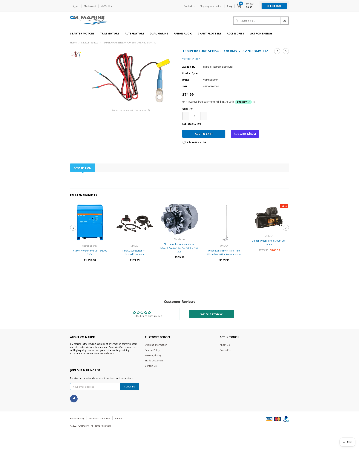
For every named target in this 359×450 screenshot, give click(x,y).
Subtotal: (187, 123)
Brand (185, 79)
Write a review (211, 314)
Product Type (190, 73)
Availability (188, 66)
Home (73, 42)
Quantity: (187, 108)
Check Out (274, 6)
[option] (131, 77)
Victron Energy (191, 58)
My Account (90, 6)
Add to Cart (204, 134)
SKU (184, 86)
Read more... (109, 353)
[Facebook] (74, 398)
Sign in (76, 6)
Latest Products (89, 42)
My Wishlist (106, 6)
